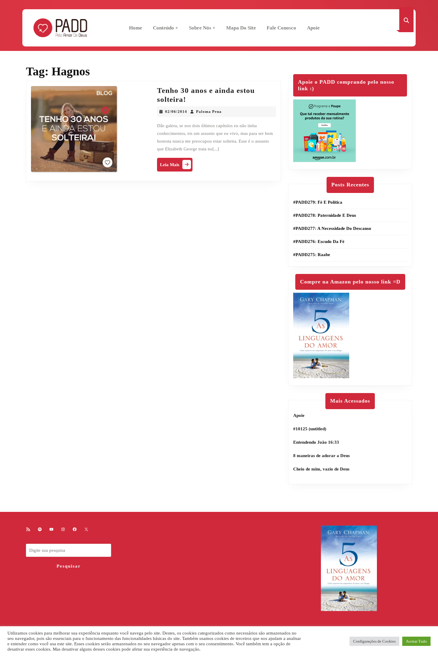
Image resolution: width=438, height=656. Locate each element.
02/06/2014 (176, 111)
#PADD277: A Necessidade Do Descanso (332, 228)
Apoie (313, 28)
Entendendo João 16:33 (316, 442)
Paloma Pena (209, 111)
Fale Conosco (281, 28)
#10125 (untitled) (309, 428)
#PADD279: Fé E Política (317, 202)
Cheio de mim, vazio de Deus (321, 469)
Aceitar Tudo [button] (416, 641)
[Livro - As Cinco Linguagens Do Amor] (321, 335)
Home (135, 28)
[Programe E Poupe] (324, 130)
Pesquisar (69, 566)
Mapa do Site (241, 28)
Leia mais (176, 166)
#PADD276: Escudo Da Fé (318, 241)
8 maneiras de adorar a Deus (321, 455)
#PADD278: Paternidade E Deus (324, 215)
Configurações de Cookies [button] (374, 641)
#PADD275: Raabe (311, 254)
